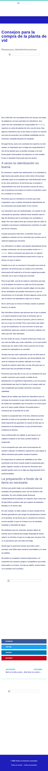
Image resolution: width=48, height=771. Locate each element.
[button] (4, 19)
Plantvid (41, 125)
